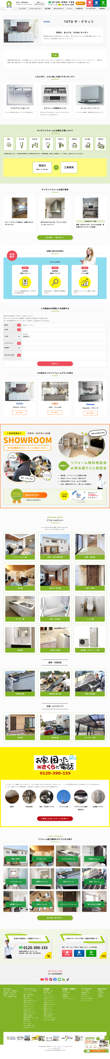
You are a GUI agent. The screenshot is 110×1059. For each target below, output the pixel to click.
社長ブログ (84, 995)
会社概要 (64, 991)
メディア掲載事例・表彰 (10, 996)
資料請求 (81, 3)
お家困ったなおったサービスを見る (54, 819)
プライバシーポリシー (68, 998)
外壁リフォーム (48, 1006)
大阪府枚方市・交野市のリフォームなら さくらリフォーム (52, 1046)
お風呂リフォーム (28, 1006)
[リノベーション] (42, 865)
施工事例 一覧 (48, 991)
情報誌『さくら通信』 (9, 995)
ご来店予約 (101, 993)
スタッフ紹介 (66, 993)
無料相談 (90, 4)
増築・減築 (27, 996)
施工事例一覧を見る (54, 918)
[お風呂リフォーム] (94, 865)
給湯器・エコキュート (30, 1014)
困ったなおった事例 (49, 1020)
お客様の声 (79, 8)
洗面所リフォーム (28, 1010)
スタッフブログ (85, 996)
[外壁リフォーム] (68, 888)
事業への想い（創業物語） (10, 991)
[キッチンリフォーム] (68, 865)
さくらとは (22, 8)
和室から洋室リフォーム (30, 1000)
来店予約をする (33, 495)
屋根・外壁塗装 (28, 1016)
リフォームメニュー (35, 8)
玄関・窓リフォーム (29, 1002)
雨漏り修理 (27, 1020)
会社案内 (102, 8)
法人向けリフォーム (29, 1027)
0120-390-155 (35, 947)
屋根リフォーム (48, 1008)
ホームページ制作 (52, 1048)
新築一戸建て (47, 993)
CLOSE (106, 1038)
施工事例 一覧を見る (54, 237)
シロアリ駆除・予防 (29, 1025)
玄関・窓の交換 (48, 1016)
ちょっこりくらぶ (86, 1000)
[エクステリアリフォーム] (68, 911)
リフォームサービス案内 (30, 991)
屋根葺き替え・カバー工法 (31, 1018)
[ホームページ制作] (59, 1048)
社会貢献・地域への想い (10, 993)
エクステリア (27, 1022)
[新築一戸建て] (15, 865)
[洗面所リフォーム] (42, 888)
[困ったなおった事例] (94, 911)
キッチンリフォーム (29, 1004)
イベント (70, 8)
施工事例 (48, 8)
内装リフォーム (28, 998)
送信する (55, 364)
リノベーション (28, 993)
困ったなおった (59, 8)
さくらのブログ (91, 8)
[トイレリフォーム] (15, 888)
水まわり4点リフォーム (30, 1012)
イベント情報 (85, 991)
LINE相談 (103, 4)
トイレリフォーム (28, 1008)
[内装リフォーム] (42, 911)
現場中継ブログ (85, 993)
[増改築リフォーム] (15, 911)
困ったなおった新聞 (86, 998)
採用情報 (64, 995)
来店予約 (96, 4)
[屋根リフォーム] (94, 888)
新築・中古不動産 (28, 995)
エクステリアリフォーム (50, 1018)
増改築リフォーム (48, 1010)
